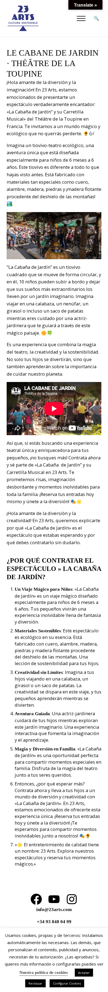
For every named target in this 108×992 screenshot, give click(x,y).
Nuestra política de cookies (43, 972)
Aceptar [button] (84, 973)
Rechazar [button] (35, 983)
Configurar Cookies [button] (67, 983)
